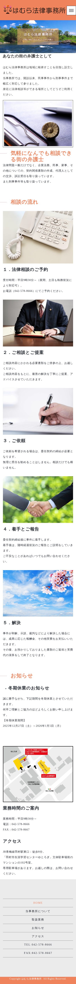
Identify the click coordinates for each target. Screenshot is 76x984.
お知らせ (38, 927)
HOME (38, 902)
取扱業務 (38, 919)
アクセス (38, 936)
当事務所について (38, 911)
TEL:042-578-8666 (38, 944)
